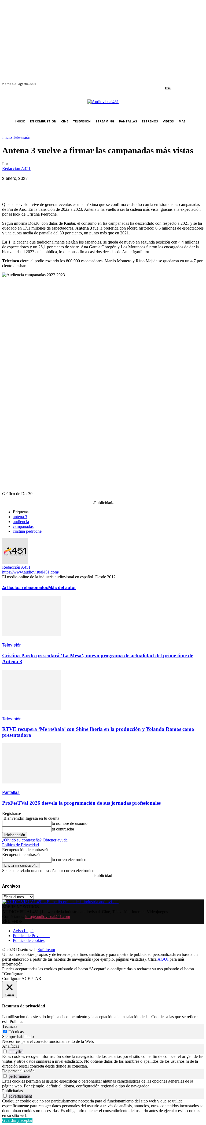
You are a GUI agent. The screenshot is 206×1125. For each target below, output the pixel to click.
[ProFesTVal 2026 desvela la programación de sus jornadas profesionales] (31, 787)
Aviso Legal (23, 930)
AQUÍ (162, 959)
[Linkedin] (179, 81)
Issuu (168, 87)
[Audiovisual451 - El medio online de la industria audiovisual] (103, 104)
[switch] (5, 1051)
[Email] (88, 186)
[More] (127, 186)
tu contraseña (63, 829)
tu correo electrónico (69, 859)
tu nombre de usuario (69, 823)
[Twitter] (185, 81)
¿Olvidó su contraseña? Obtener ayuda (35, 840)
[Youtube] (191, 81)
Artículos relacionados (25, 587)
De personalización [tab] (18, 1071)
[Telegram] (107, 186)
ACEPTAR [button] (31, 978)
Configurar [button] (11, 978)
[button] (198, 121)
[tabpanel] (103, 1041)
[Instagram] (173, 81)
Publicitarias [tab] (12, 1090)
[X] (30, 186)
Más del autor (62, 587)
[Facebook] (167, 81)
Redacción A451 (16, 168)
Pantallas (11, 792)
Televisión (21, 137)
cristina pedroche (27, 531)
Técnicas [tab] (9, 1026)
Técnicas (16, 1031)
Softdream (46, 949)
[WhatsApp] (49, 186)
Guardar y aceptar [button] (17, 1120)
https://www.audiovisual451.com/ (30, 572)
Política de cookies (29, 940)
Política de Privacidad (20, 845)
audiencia (21, 521)
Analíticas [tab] (10, 1046)
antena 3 (20, 516)
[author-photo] (15, 562)
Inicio (7, 137)
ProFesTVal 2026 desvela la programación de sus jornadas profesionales (81, 803)
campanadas (23, 526)
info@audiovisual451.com (47, 916)
